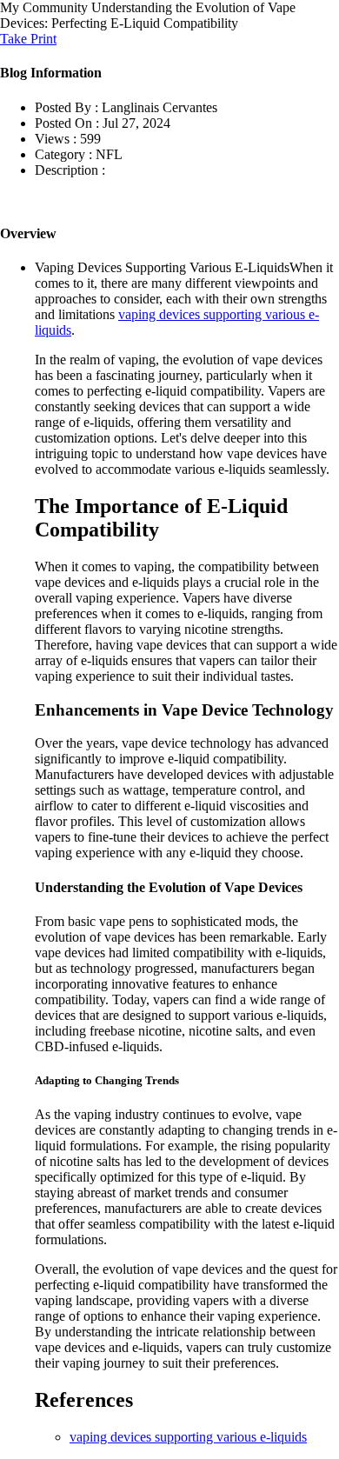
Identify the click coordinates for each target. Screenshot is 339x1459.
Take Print (28, 38)
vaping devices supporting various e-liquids (188, 1436)
